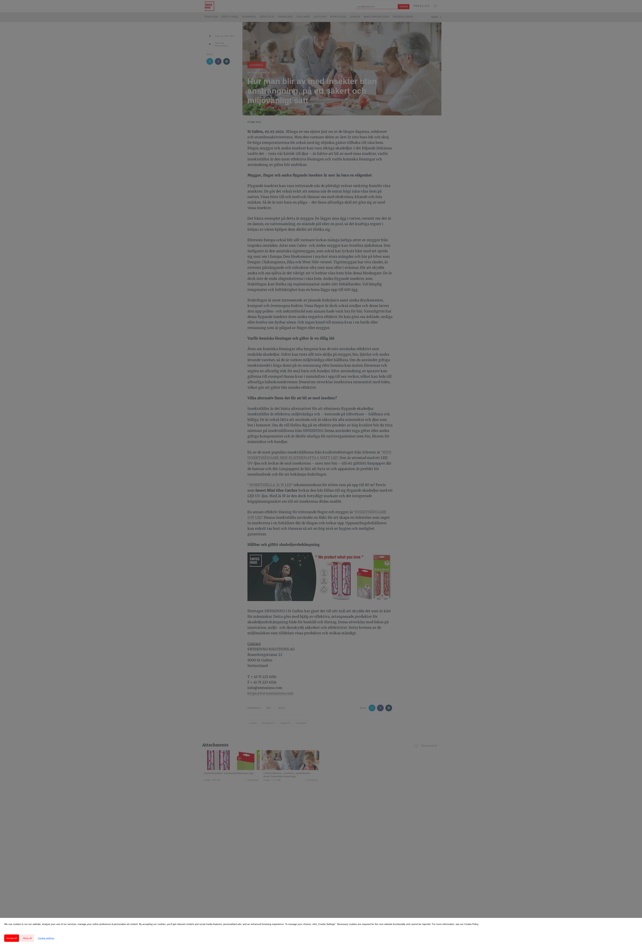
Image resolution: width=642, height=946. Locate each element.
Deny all (27, 938)
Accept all (12, 938)
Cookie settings (46, 938)
